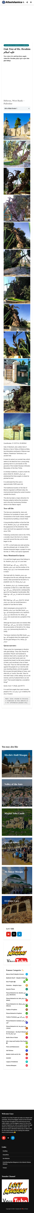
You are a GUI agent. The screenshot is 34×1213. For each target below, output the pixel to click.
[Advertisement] (17, 23)
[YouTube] (8, 934)
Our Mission (6, 1158)
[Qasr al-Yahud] (17, 851)
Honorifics (6, 1154)
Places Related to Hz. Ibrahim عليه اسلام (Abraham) (16, 45)
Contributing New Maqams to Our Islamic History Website (17, 1163)
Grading (5, 1151)
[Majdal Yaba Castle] (17, 822)
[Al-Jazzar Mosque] (17, 880)
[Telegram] (19, 934)
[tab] (17, 109)
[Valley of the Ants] (17, 793)
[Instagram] (14, 934)
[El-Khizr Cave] (17, 909)
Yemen (5, 1168)
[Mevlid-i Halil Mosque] (17, 763)
